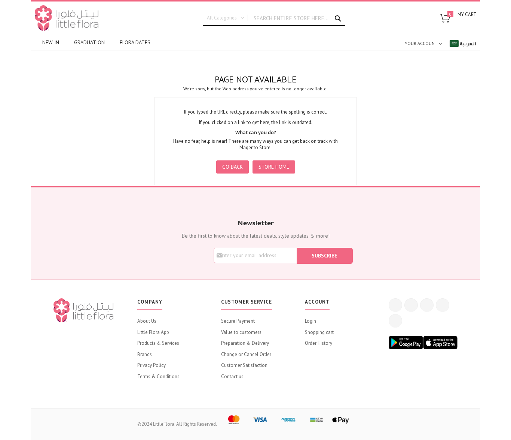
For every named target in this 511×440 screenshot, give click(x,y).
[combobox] (274, 18)
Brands (144, 354)
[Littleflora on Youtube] (442, 305)
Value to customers (241, 332)
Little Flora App (153, 332)
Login (310, 321)
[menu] (181, 42)
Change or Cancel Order (246, 354)
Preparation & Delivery (245, 343)
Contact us (232, 376)
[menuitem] (51, 42)
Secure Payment (238, 321)
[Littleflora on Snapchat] (395, 321)
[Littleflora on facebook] (395, 305)
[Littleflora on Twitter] (411, 305)
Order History (318, 343)
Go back (232, 166)
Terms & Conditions (158, 376)
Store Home (273, 166)
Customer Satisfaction (244, 365)
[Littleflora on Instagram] (427, 305)
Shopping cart (319, 332)
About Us (146, 321)
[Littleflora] (66, 18)
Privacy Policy (151, 365)
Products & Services (158, 343)
